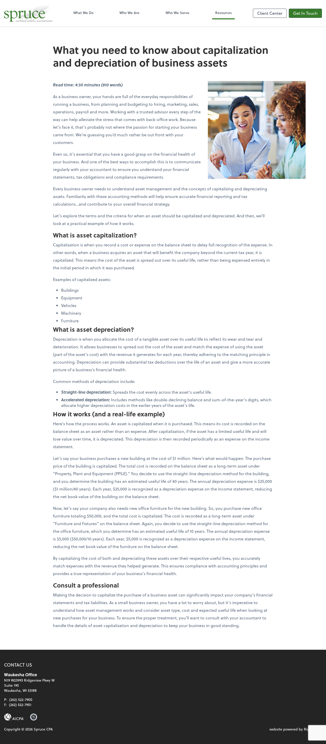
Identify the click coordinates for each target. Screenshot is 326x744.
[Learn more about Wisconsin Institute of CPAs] (33, 717)
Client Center (269, 13)
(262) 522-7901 (20, 704)
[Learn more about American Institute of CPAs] (14, 717)
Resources (223, 12)
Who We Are (129, 12)
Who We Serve (177, 12)
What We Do (83, 12)
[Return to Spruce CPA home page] (28, 13)
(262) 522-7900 (20, 699)
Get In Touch (305, 13)
